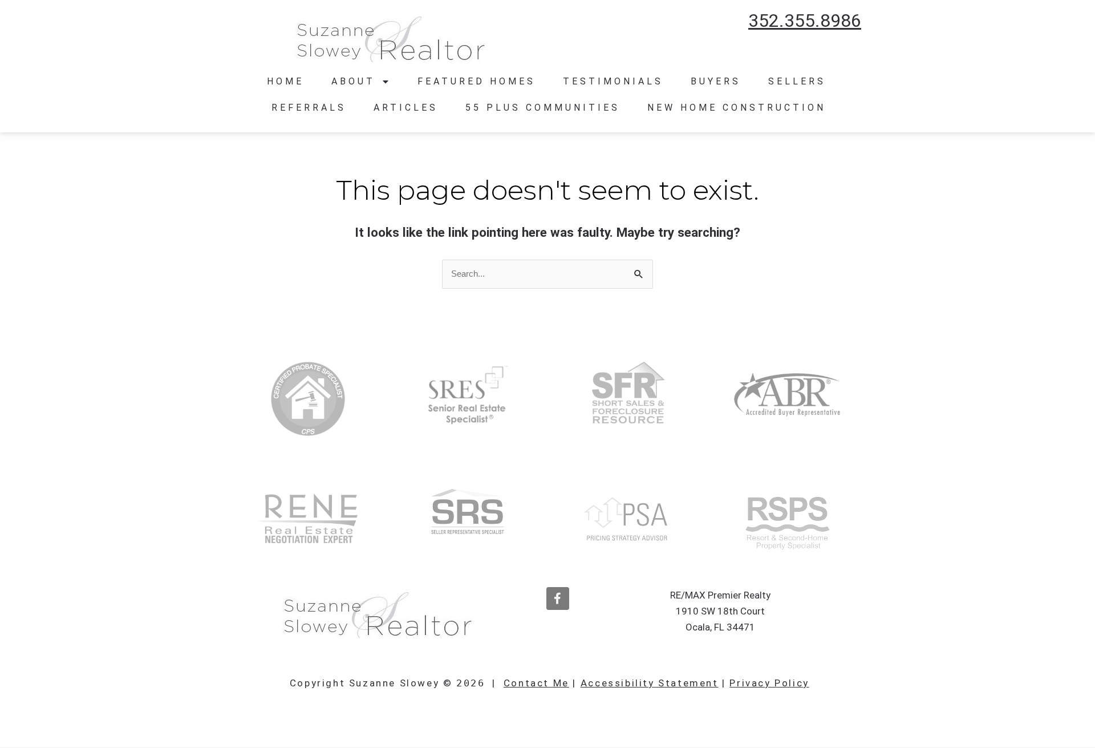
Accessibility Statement (650, 683)
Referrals (308, 107)
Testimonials (613, 81)
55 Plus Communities (542, 107)
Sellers (797, 81)
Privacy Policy (769, 683)
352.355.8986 (804, 20)
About (353, 81)
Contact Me (536, 683)
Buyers (716, 81)
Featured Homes (476, 81)
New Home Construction (736, 107)
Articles (406, 107)
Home (285, 81)
